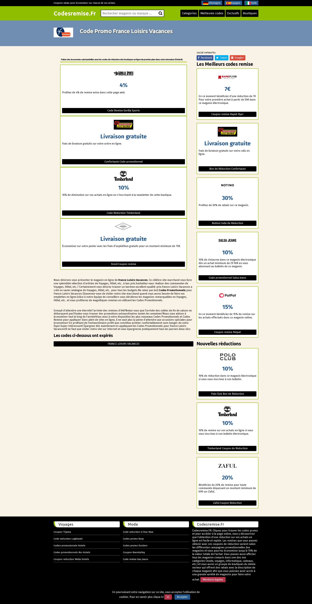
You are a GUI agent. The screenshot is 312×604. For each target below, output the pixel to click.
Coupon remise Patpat (227, 332)
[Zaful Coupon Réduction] (227, 466)
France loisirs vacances (123, 343)
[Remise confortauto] (123, 125)
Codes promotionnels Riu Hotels (72, 552)
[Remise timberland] (123, 176)
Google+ (238, 57)
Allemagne (214, 2)
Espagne (235, 2)
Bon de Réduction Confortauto (227, 168)
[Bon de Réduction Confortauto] (227, 132)
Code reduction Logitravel (68, 538)
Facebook (205, 57)
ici (168, 596)
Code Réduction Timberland (123, 212)
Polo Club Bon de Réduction (227, 393)
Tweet (223, 57)
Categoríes (189, 13)
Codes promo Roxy (133, 538)
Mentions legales (213, 579)
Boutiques (250, 13)
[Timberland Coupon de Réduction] (227, 411)
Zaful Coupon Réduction (227, 502)
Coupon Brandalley (134, 552)
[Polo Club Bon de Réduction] (227, 357)
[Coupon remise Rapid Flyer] (227, 77)
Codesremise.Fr (75, 13)
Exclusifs (233, 13)
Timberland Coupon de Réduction (227, 448)
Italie (254, 2)
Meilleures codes (212, 13)
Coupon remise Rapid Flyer (227, 114)
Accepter (182, 596)
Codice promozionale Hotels (69, 545)
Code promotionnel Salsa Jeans (227, 277)
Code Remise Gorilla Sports (123, 110)
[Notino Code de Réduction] (227, 186)
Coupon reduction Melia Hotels (71, 559)
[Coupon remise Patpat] (227, 295)
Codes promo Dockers (135, 545)
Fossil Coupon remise (123, 264)
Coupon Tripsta (62, 531)
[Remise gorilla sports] (123, 74)
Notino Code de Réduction (227, 223)
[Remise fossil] (123, 227)
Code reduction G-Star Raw (138, 531)
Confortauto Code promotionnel (123, 161)
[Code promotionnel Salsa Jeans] (227, 241)
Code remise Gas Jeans (135, 559)
